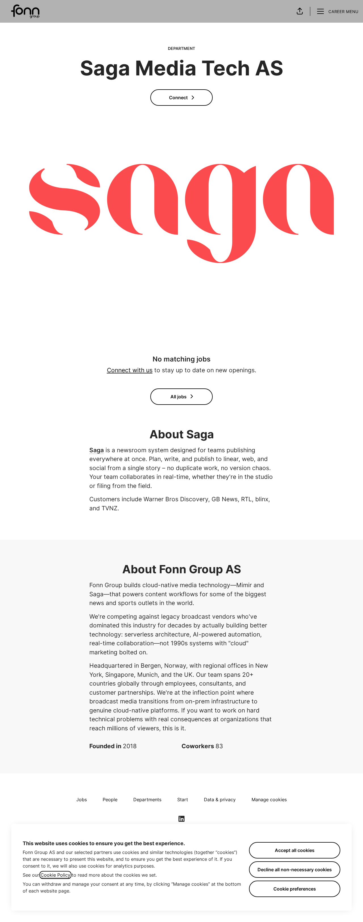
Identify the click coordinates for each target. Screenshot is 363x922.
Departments (147, 799)
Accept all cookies (295, 850)
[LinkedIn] (181, 819)
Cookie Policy (55, 875)
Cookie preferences (294, 889)
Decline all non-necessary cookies (295, 869)
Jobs (81, 799)
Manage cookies (269, 799)
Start (182, 799)
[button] (300, 11)
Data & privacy (220, 799)
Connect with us (130, 370)
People (110, 799)
